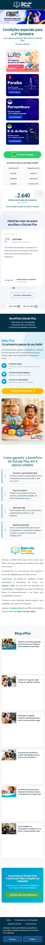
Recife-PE (13, 173)
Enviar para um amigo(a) (25, 155)
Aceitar (32, 939)
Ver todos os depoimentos (22, 295)
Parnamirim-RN (33, 184)
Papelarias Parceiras (14, 924)
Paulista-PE (13, 178)
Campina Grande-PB (33, 168)
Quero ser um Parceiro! (23, 895)
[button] (11, 288)
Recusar (12, 939)
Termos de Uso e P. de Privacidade (26, 920)
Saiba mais (10, 933)
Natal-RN (13, 184)
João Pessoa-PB (13, 168)
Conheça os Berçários (21, 391)
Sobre (8, 920)
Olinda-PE (33, 173)
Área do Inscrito (31, 924)
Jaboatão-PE (33, 178)
